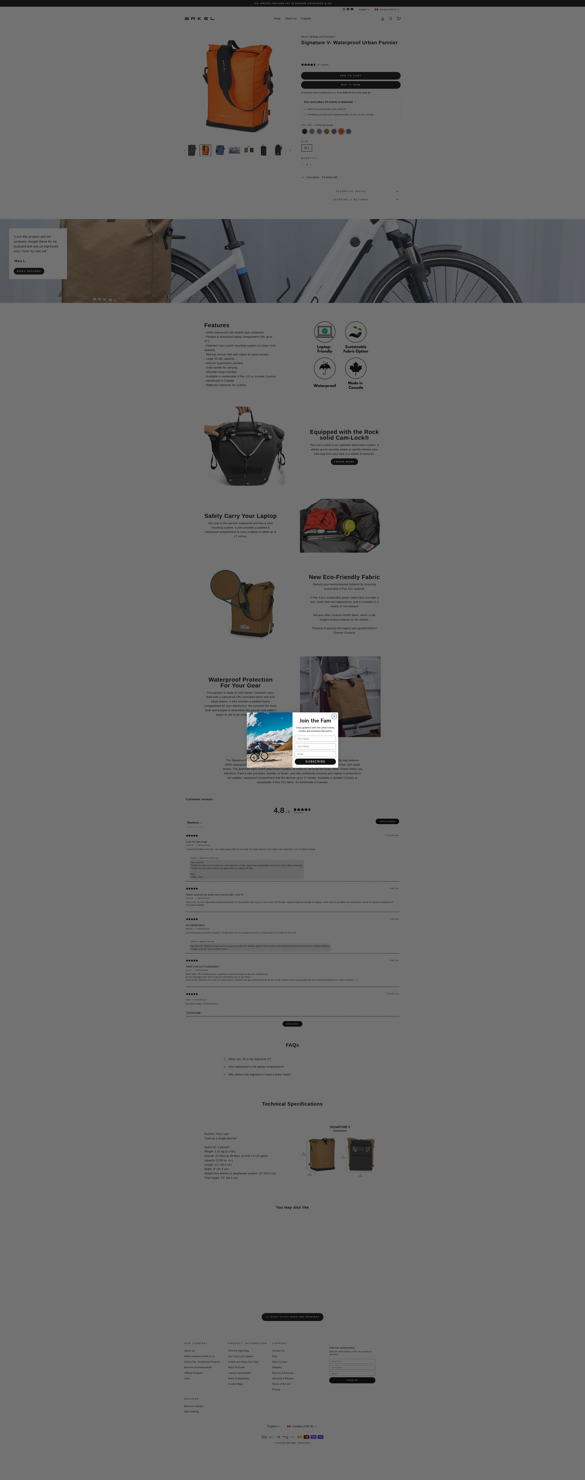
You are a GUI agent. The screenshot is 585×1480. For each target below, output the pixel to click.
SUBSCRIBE (315, 762)
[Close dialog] (334, 716)
